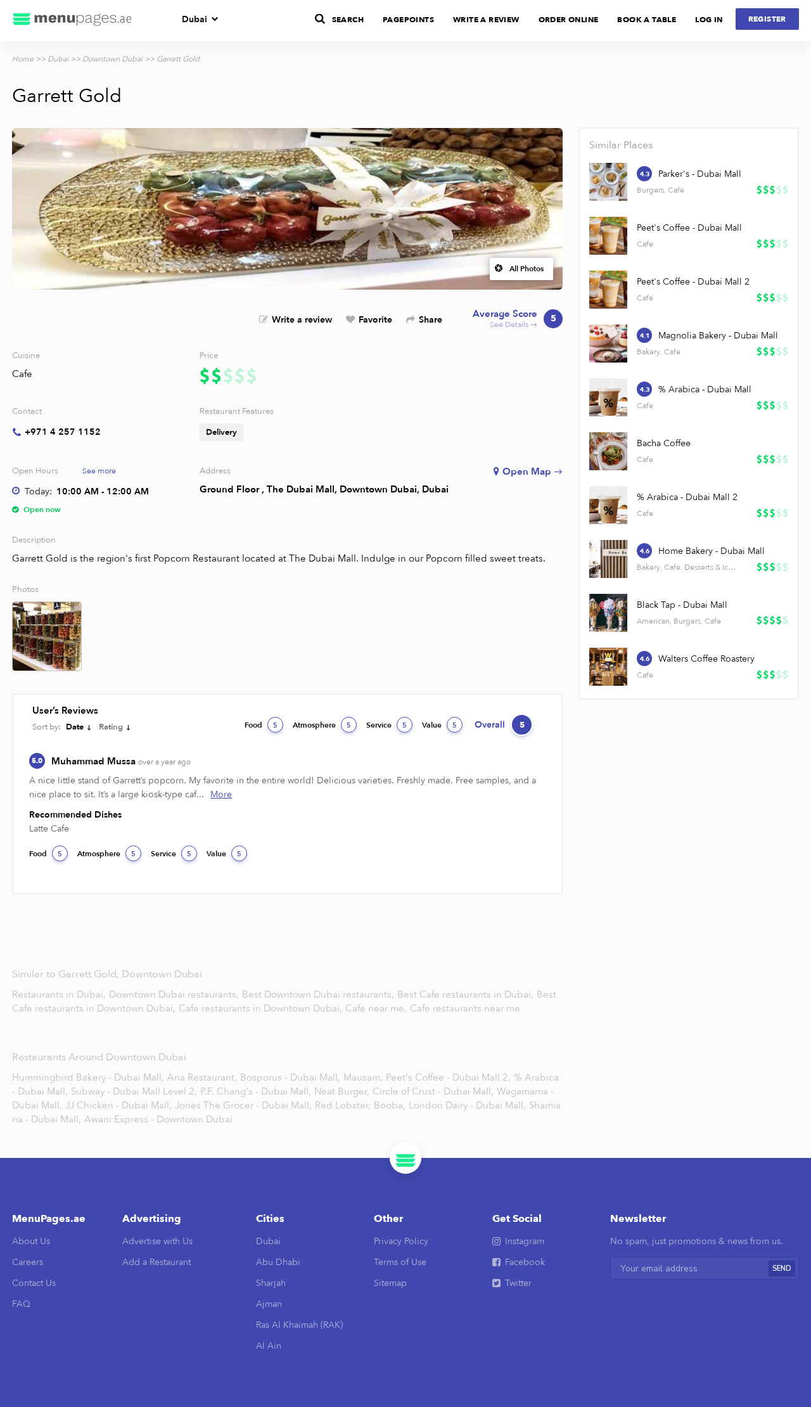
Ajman (269, 1304)
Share (430, 320)
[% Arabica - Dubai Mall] (608, 397)
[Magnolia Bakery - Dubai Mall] (608, 343)
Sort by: (46, 727)
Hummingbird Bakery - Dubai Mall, (88, 1077)
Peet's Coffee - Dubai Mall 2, (448, 1077)
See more (99, 471)
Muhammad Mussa (121, 761)
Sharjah (271, 1283)
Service (386, 725)
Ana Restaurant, (202, 1077)
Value (439, 725)
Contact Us (34, 1283)
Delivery (221, 432)
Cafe (22, 374)
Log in (708, 20)
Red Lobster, (343, 1105)
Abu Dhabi (278, 1262)
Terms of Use (400, 1262)
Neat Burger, (341, 1091)
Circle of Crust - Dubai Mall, (433, 1091)
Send (781, 1268)
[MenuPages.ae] (72, 20)
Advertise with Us (157, 1241)
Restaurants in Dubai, (60, 994)
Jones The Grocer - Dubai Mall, (243, 1105)
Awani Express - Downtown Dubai (158, 1119)
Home (23, 59)
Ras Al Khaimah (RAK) (299, 1325)
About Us (31, 1241)
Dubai (194, 19)
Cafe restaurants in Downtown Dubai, (262, 1008)
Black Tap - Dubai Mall (682, 605)
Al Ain (268, 1346)
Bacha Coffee (664, 443)
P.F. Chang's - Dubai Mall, (255, 1091)
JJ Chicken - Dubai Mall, (118, 1105)
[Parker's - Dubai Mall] (608, 182)
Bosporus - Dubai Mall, (290, 1077)
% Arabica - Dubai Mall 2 (687, 497)
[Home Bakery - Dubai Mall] (608, 559)
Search (348, 20)
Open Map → (532, 471)
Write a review (302, 320)
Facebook (525, 1262)
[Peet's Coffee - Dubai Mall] (608, 236)
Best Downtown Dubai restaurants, (319, 994)
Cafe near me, (377, 1008)
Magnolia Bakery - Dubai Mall (718, 336)
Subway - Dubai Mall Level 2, (134, 1091)
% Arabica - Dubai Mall (704, 389)
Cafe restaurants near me (465, 1008)
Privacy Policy (401, 1241)
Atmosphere (322, 725)
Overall (500, 725)
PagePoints (408, 20)
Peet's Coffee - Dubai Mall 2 (693, 282)
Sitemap (390, 1283)
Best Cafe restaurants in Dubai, (466, 994)
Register (767, 19)
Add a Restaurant (156, 1262)
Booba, (390, 1105)
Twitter (518, 1283)
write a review (486, 20)
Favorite (375, 320)
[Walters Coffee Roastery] (608, 667)
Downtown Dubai (112, 59)
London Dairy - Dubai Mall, (467, 1105)
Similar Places (621, 145)
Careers (27, 1262)
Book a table (646, 20)
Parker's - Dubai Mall (699, 174)
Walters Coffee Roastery (706, 659)
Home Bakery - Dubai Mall (711, 551)
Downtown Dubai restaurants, (175, 994)
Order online (569, 20)
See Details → (514, 319)
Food (261, 725)
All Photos (526, 269)
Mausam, (363, 1077)
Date (75, 727)
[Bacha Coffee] (608, 451)
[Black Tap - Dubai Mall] (608, 613)
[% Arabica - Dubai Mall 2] (608, 505)
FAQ (21, 1304)
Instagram (524, 1241)
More (221, 794)
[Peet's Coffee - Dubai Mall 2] (608, 290)
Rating (111, 727)
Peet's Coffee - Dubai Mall (689, 228)
